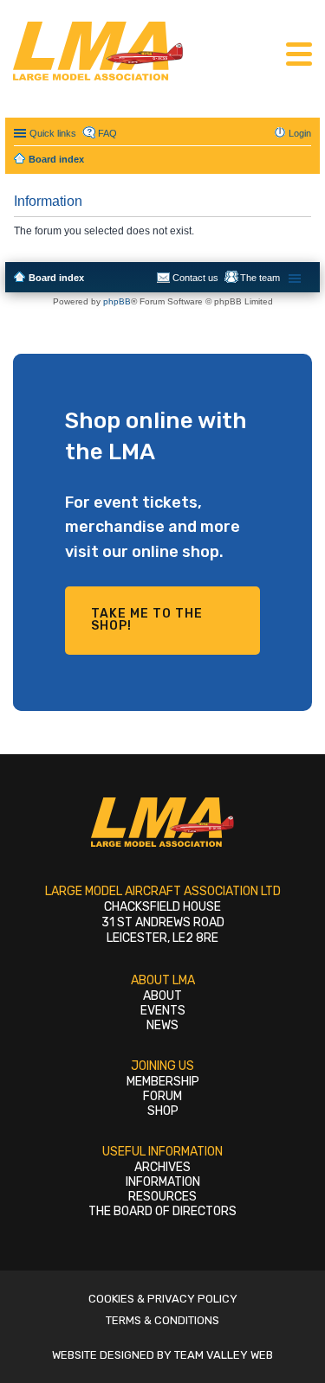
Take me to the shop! (147, 619)
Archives (162, 1167)
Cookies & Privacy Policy (162, 1298)
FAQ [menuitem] (107, 133)
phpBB (117, 301)
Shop (163, 1111)
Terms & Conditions (162, 1320)
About (162, 996)
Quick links (52, 133)
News (162, 1025)
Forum (162, 1096)
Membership (163, 1081)
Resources (162, 1196)
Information (163, 1182)
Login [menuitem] (300, 133)
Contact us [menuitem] (195, 277)
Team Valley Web (223, 1354)
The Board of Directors (162, 1211)
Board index (56, 277)
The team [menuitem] (260, 277)
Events (162, 1010)
